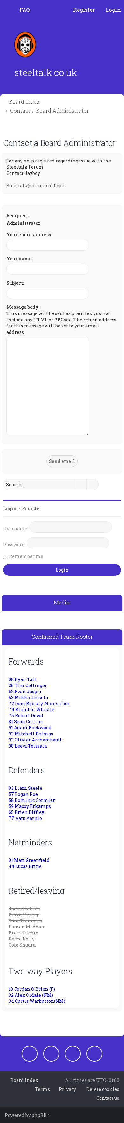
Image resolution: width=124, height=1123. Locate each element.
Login (10, 509)
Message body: (22, 307)
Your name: (19, 259)
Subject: (15, 283)
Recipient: (18, 215)
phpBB (39, 1115)
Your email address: (29, 234)
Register (31, 509)
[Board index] (27, 44)
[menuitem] (22, 9)
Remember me (26, 556)
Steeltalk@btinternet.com (36, 186)
